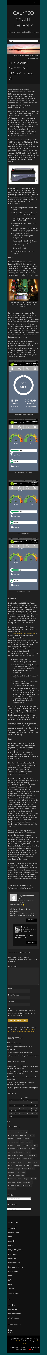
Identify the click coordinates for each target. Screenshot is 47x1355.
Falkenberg (32, 1148)
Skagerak (33, 1179)
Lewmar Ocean (27, 1158)
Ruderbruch (27, 1165)
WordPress (19, 1341)
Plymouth (11, 1165)
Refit (9, 1280)
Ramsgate (19, 1165)
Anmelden (11, 1305)
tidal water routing (13, 1185)
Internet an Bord (14, 1263)
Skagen (26, 1179)
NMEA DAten (13, 1271)
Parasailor (36, 1162)
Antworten (31, 920)
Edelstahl (11, 1241)
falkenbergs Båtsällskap (15, 1152)
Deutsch (11, 1330)
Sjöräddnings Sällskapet (15, 1179)
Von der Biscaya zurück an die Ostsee (19, 1046)
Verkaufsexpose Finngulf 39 (29, 1088)
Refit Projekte (25, 1347)
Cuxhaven (25, 1145)
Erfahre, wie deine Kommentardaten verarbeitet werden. (22, 1030)
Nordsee (19, 1162)
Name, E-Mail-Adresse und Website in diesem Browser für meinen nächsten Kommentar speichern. (21, 1013)
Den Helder (33, 1145)
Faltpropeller (12, 1258)
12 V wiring (24, 1132)
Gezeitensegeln (13, 1155)
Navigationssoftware (15, 1267)
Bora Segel (11, 1138)
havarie (22, 1155)
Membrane (11, 1162)
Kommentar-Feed (14, 1314)
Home (14, 55)
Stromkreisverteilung (14, 1182)
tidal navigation (27, 1182)
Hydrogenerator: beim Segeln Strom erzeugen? (22, 1056)
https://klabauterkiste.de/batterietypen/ (22, 633)
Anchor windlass (13, 1135)
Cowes (18, 1145)
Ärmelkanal (11, 1189)
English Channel (21, 1148)
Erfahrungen (20, 55)
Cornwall (10, 1145)
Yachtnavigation (13, 1293)
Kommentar (13, 966)
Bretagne (19, 1138)
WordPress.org (13, 1318)
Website (11, 1002)
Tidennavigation (26, 1185)
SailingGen (11, 1172)
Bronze (10, 1237)
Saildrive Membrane (28, 1168)
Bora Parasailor (13, 1232)
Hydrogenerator (31, 1155)
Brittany (26, 1138)
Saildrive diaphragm (14, 1168)
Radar (10, 1276)
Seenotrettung (21, 1172)
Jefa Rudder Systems (14, 1158)
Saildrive (36, 1165)
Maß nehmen (11, 1049)
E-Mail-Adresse (14, 995)
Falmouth (27, 1152)
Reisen (10, 1284)
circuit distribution (26, 1142)
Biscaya (32, 1135)
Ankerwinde (23, 1135)
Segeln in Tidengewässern (16, 1175)
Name (11, 988)
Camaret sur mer (13, 1142)
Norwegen (27, 1162)
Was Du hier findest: (21, 1349)
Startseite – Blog (14, 1347)
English (10, 1332)
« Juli (8, 1121)
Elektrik (10, 1245)
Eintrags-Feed (13, 1309)
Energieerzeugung (14, 1250)
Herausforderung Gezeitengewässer (19, 1053)
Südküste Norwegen (14, 1043)
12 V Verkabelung (13, 1132)
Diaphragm (11, 1148)
